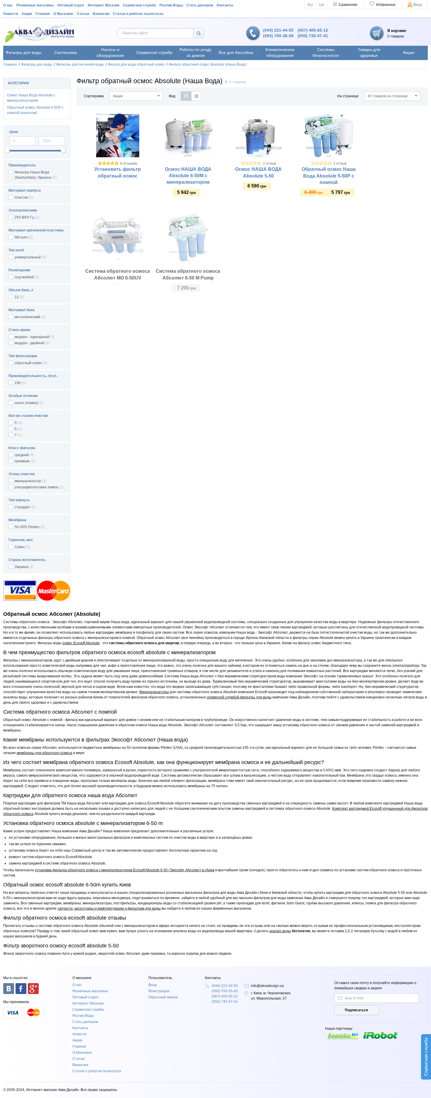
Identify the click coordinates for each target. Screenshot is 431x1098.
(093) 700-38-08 (278, 35)
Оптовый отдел (70, 5)
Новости (10, 14)
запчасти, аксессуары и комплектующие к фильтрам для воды (109, 908)
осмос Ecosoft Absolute (81, 643)
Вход (152, 985)
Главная (42, 14)
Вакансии (101, 14)
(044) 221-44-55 (278, 30)
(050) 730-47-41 (313, 35)
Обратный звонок (163, 997)
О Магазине (63, 14)
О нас (8, 5)
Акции (26, 14)
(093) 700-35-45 (225, 991)
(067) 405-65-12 (313, 30)
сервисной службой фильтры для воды (239, 697)
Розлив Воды (171, 5)
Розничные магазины (35, 5)
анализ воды (280, 931)
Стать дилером (199, 5)
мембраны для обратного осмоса (44, 753)
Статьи (83, 14)
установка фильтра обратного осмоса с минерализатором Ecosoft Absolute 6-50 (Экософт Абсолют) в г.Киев (124, 870)
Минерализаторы (154, 692)
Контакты (225, 5)
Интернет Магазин (103, 5)
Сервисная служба (139, 5)
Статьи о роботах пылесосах (138, 14)
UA (321, 5)
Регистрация (158, 991)
